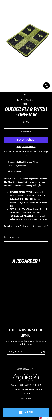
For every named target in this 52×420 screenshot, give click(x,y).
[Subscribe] (42, 352)
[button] (45, 418)
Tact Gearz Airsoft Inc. (26, 100)
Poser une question (12, 237)
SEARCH (14, 385)
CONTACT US (25, 385)
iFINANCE (26, 393)
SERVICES (37, 385)
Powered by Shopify (26, 398)
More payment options (26, 146)
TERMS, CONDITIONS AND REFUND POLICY (25, 389)
